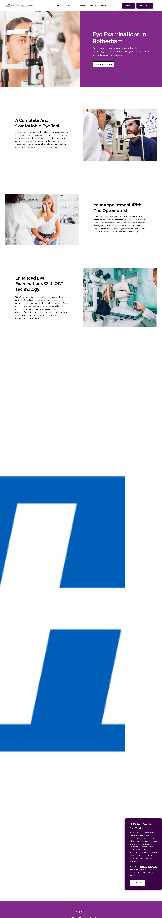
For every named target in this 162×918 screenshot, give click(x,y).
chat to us (136, 872)
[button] (69, 6)
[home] (20, 5)
